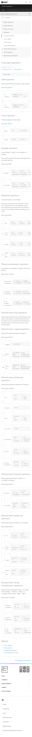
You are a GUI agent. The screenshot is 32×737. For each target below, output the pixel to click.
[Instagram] (24, 671)
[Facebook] (21, 667)
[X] (24, 667)
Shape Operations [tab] (9, 22)
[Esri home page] (4, 2)
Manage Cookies (7, 726)
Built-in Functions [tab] (8, 29)
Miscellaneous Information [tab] (11, 55)
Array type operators (9, 35)
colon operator (7, 39)
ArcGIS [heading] (3, 676)
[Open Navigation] (30, 2)
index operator (7, 42)
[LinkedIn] (28, 667)
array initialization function (11, 652)
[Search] (26, 2)
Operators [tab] (6, 32)
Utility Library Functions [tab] (10, 49)
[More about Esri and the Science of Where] (5, 669)
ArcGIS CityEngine (7, 6)
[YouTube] (28, 671)
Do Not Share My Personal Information (12, 730)
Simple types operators (10, 45)
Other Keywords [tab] (8, 52)
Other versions (6, 69)
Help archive (18, 69)
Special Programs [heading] (6, 691)
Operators (7, 17)
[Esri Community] (21, 671)
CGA (3, 10)
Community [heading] (4, 679)
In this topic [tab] (7, 74)
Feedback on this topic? (24, 660)
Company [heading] (4, 687)
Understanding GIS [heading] (6, 683)
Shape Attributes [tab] (8, 25)
